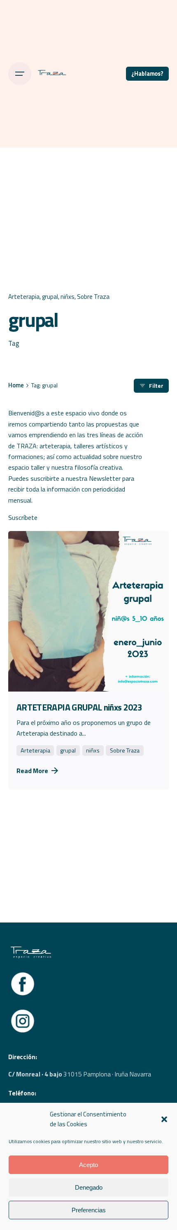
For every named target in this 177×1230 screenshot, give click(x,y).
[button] (164, 1119)
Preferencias (89, 1210)
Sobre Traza (93, 296)
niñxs (68, 296)
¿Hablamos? (147, 73)
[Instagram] (22, 1011)
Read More (32, 771)
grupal (50, 296)
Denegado (88, 1187)
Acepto (88, 1164)
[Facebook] (22, 974)
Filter (156, 386)
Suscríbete (22, 517)
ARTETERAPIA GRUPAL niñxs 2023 (79, 707)
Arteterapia (24, 296)
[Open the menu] (19, 73)
